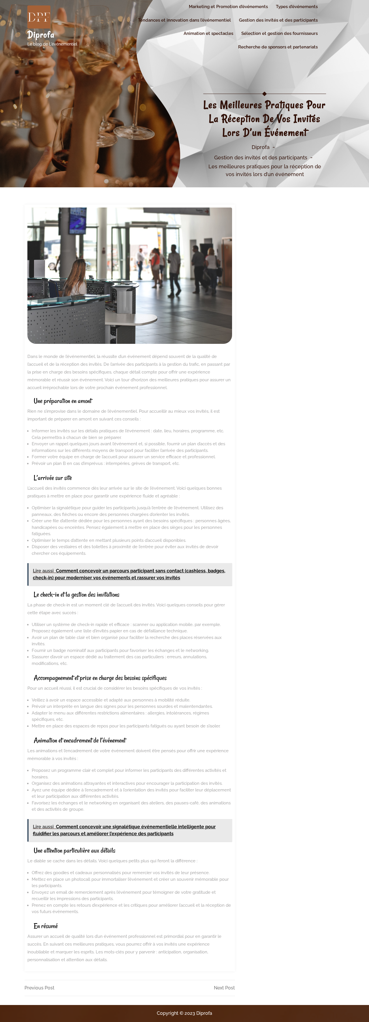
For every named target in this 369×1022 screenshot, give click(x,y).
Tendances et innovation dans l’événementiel (184, 20)
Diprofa (41, 35)
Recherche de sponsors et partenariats (278, 47)
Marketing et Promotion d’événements (228, 6)
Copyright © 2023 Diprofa (184, 1013)
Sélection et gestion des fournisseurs (279, 33)
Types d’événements (297, 6)
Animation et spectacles (208, 33)
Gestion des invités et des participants (278, 20)
